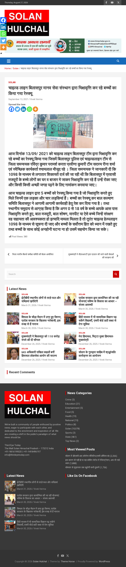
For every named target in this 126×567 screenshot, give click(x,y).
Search (116, 274)
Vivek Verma (36, 99)
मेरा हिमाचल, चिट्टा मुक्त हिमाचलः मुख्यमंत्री (96, 338)
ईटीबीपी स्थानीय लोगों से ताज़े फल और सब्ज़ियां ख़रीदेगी (41, 299)
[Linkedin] (23, 109)
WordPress (104, 561)
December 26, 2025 (31, 344)
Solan (12, 82)
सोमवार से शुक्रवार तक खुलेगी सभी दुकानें (82, 467)
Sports (68, 432)
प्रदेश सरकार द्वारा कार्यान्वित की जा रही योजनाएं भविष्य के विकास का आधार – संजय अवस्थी (99, 301)
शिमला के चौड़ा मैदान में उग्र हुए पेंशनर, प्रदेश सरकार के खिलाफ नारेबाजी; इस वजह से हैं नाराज (41, 320)
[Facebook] (11, 109)
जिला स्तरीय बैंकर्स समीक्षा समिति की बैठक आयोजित (32, 254)
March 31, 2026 (29, 305)
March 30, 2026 (86, 309)
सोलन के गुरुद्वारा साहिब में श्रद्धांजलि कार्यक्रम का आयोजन (97, 353)
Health (68, 416)
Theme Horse (68, 561)
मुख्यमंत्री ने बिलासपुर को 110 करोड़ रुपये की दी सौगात (41, 338)
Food (68, 412)
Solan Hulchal (40, 561)
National (69, 420)
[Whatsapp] (29, 109)
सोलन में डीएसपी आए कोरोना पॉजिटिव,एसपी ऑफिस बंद (87, 456)
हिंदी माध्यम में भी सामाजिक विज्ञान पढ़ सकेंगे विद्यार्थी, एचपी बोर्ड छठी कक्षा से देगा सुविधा (97, 320)
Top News (70, 441)
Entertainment (72, 408)
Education (70, 403)
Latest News (18, 289)
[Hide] (1, 53)
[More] (35, 109)
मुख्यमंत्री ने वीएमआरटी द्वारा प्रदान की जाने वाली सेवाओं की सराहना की (91, 256)
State (68, 437)
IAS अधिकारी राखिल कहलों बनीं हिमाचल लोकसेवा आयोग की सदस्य (39, 353)
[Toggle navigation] (9, 61)
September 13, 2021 (18, 99)
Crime (68, 399)
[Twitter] (17, 109)
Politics (69, 424)
